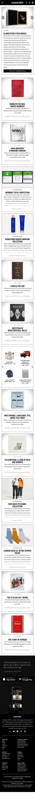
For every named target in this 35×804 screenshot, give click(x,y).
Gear (3, 741)
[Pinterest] (25, 731)
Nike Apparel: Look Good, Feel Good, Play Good (17, 416)
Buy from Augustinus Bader (17, 255)
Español (20, 753)
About (4, 764)
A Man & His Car (17, 286)
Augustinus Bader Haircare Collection (17, 240)
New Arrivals (22, 741)
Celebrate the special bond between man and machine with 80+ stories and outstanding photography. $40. (17, 290)
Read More (8, 116)
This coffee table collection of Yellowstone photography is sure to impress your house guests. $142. (17, 467)
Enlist (4, 769)
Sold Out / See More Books (22, 116)
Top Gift (5, 30)
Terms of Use (22, 764)
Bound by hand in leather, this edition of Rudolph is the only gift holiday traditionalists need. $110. (17, 111)
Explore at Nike (17, 520)
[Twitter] (10, 731)
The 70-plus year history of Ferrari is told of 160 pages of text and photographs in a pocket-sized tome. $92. (17, 644)
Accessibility (22, 767)
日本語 (19, 758)
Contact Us (5, 755)
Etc (15, 101)
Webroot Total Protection (17, 192)
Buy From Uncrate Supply (22, 160)
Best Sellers (22, 742)
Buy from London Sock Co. (17, 567)
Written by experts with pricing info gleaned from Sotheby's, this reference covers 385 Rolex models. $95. (17, 335)
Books (19, 101)
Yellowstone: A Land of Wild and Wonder (17, 461)
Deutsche (21, 756)
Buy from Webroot (17, 209)
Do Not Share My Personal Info (23, 769)
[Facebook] (17, 731)
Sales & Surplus (23, 745)
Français (20, 755)
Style (4, 742)
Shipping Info (6, 758)
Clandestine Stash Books (14, 33)
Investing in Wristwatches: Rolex (17, 329)
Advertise (5, 766)
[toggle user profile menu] (30, 3)
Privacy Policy (22, 766)
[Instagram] (21, 731)
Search (26, 2)
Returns (4, 756)
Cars (3, 744)
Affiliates (5, 767)
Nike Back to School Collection (17, 505)
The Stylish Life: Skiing (17, 597)
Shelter (4, 745)
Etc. (3, 749)
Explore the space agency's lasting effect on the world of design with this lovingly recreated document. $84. (17, 155)
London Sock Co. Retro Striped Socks (17, 551)
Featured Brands (23, 744)
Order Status (6, 753)
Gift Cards (21, 747)
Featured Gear (17, 190)
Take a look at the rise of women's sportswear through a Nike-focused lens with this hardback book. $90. (17, 422)
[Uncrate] (17, 3)
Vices (3, 747)
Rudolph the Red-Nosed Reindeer (17, 105)
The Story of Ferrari (17, 639)
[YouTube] (14, 731)
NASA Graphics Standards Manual (17, 149)
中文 (19, 760)
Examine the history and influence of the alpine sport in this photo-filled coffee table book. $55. (17, 602)
